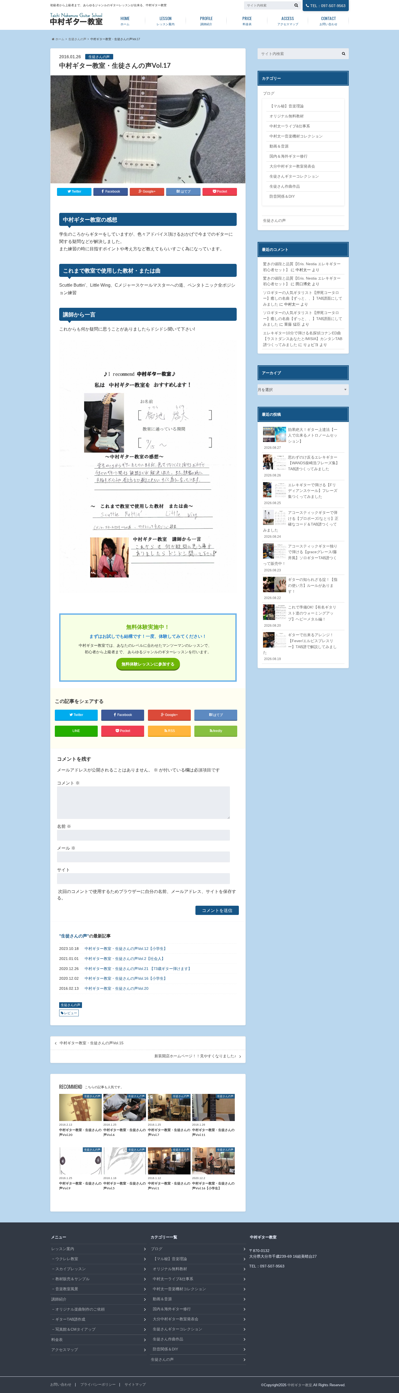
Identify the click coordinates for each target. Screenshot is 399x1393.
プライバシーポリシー (98, 1384)
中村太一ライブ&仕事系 (290, 126)
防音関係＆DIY (282, 196)
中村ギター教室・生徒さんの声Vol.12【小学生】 (126, 948)
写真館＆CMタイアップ (75, 1329)
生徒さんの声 (77, 39)
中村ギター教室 (299, 1385)
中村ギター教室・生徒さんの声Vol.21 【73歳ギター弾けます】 (138, 968)
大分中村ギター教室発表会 (292, 166)
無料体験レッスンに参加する (148, 664)
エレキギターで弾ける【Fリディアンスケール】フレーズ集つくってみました (300, 494)
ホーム (125, 20)
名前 (64, 826)
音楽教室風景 (66, 1289)
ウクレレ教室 (66, 1259)
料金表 (247, 20)
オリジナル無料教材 (287, 116)
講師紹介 (206, 20)
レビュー (70, 1013)
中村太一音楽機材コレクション (296, 136)
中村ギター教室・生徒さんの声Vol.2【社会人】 (125, 958)
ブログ (268, 93)
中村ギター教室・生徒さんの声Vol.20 (116, 988)
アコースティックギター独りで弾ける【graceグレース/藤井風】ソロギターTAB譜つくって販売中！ (300, 558)
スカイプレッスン (70, 1269)
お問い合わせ (328, 20)
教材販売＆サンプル (72, 1279)
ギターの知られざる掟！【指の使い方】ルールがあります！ (300, 588)
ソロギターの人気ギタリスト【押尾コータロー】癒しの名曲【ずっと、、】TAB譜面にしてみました (302, 298)
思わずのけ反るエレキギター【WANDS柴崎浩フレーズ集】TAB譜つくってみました (302, 466)
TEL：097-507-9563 (328, 6)
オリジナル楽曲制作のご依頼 (80, 1309)
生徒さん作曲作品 (285, 186)
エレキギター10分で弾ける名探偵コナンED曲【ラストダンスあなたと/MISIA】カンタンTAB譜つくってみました (302, 339)
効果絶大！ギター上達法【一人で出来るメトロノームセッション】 (300, 438)
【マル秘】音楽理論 (287, 106)
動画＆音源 (279, 146)
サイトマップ (135, 1384)
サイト (63, 869)
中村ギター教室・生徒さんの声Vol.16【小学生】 (126, 978)
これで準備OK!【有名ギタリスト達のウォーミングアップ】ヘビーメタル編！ (300, 616)
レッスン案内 (166, 20)
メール (66, 848)
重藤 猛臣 (292, 324)
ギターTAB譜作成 (70, 1319)
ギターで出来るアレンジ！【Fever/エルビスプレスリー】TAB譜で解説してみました (300, 647)
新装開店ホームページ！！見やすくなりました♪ (195, 1056)
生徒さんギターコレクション (294, 176)
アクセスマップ (287, 20)
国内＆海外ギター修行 (289, 156)
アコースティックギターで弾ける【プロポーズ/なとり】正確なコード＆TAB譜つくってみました (300, 524)
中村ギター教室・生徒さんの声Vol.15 (91, 1043)
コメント (68, 783)
